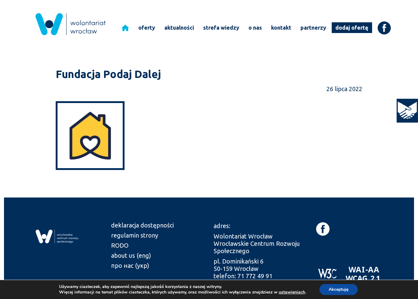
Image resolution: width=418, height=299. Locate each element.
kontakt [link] (281, 27)
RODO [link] (120, 245)
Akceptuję (339, 289)
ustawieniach (292, 292)
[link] (407, 111)
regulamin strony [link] (134, 235)
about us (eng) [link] (131, 255)
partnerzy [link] (313, 27)
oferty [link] (146, 27)
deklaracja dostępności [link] (142, 225)
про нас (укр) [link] (130, 265)
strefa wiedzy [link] (221, 27)
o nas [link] (255, 27)
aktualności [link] (179, 27)
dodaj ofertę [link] (351, 27)
